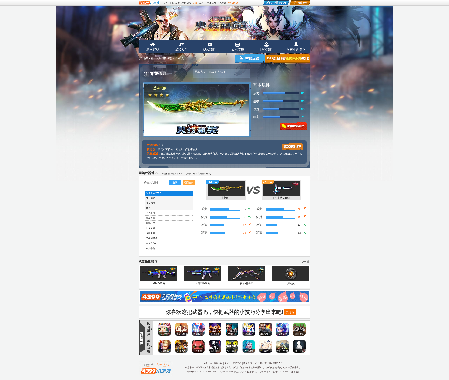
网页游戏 (221, 2)
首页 (165, 2)
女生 (195, 2)
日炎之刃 (150, 228)
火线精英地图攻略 (266, 46)
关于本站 (207, 363)
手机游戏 (148, 346)
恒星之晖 (150, 218)
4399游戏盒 (233, 2)
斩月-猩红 (150, 198)
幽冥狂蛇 (150, 223)
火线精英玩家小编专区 (295, 46)
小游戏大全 (156, 368)
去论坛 (290, 312)
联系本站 (218, 363)
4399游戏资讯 (148, 328)
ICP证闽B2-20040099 (278, 372)
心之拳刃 (150, 213)
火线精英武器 (305, 261)
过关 (201, 2)
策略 (189, 2)
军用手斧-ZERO (153, 193)
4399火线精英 (221, 23)
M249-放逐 (159, 283)
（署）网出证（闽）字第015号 (268, 363)
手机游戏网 (210, 2)
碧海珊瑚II (151, 243)
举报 (171, 2)
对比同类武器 (293, 126)
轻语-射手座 (246, 283)
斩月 (148, 208)
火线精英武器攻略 (237, 46)
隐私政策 (247, 363)
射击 (183, 2)
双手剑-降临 (152, 238)
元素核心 (290, 283)
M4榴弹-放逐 (203, 283)
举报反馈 (250, 58)
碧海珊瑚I (150, 248)
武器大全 (172, 58)
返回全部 (189, 182)
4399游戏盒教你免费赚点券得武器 (287, 58)
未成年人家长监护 (232, 363)
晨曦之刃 (150, 233)
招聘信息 (295, 372)
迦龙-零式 (150, 203)
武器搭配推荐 (292, 146)
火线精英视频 (209, 46)
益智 (177, 2)
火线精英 (153, 46)
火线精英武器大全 (181, 46)
